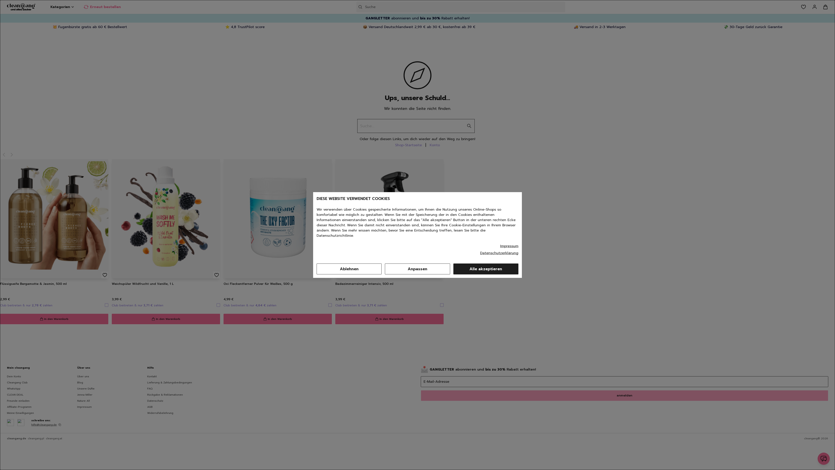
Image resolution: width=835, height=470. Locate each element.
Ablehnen (349, 269)
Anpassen (417, 269)
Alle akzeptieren (485, 269)
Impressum (509, 246)
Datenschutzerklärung (499, 253)
